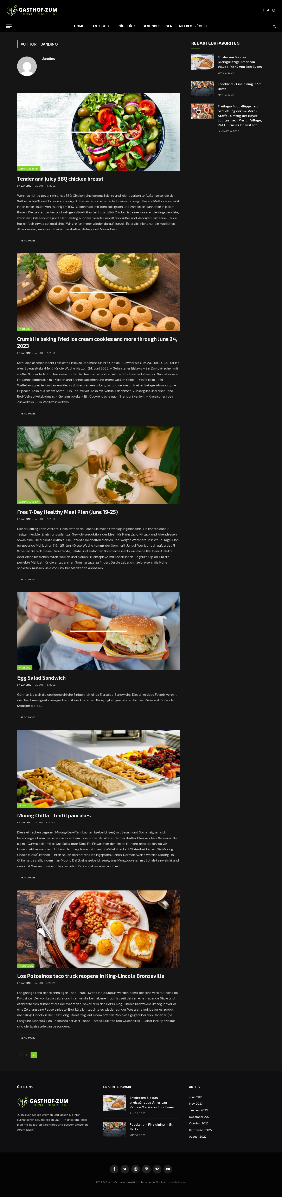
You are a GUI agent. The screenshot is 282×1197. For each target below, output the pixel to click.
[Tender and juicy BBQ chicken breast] (98, 132)
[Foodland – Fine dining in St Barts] (202, 89)
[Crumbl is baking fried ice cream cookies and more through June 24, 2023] (98, 292)
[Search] (274, 26)
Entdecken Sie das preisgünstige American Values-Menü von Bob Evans (240, 61)
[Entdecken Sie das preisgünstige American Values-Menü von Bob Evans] (202, 62)
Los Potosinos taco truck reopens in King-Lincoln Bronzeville (90, 976)
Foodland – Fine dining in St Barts (239, 86)
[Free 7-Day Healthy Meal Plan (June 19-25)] (98, 465)
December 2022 (200, 1117)
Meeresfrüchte (193, 26)
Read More (28, 240)
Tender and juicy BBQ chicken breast (60, 178)
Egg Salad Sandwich (41, 677)
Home (79, 26)
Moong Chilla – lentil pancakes (54, 815)
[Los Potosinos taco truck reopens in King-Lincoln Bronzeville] (98, 929)
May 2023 (196, 1103)
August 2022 (197, 1136)
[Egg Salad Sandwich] (98, 631)
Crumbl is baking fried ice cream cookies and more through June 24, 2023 (97, 342)
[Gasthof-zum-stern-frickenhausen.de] (32, 10)
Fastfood (100, 26)
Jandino (48, 58)
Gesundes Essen (157, 26)
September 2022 (200, 1130)
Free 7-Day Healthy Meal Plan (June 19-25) (67, 512)
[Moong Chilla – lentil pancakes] (98, 769)
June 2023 (196, 1097)
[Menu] (9, 26)
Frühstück (126, 26)
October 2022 (199, 1123)
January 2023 (198, 1110)
